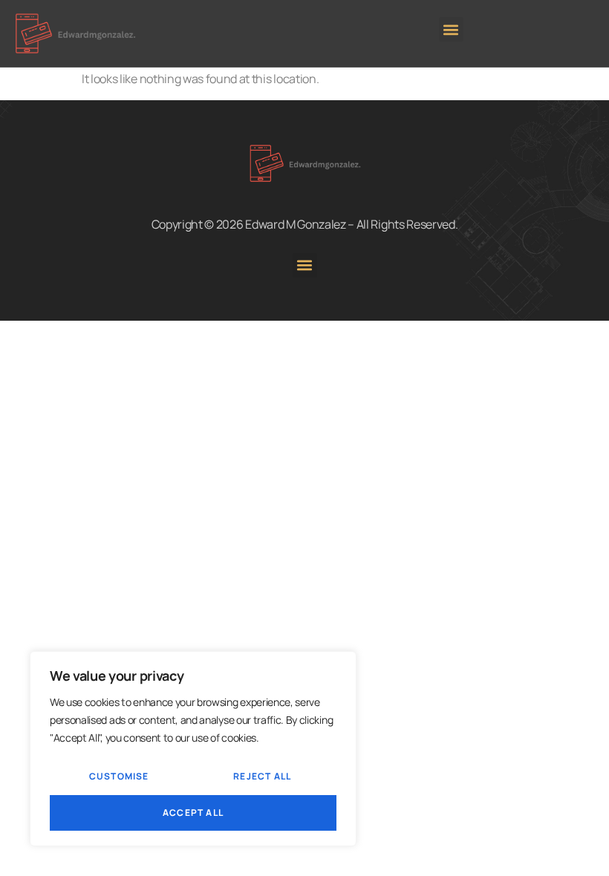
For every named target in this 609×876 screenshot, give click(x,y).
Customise (119, 776)
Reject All (262, 776)
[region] (193, 748)
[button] (451, 29)
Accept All (193, 812)
